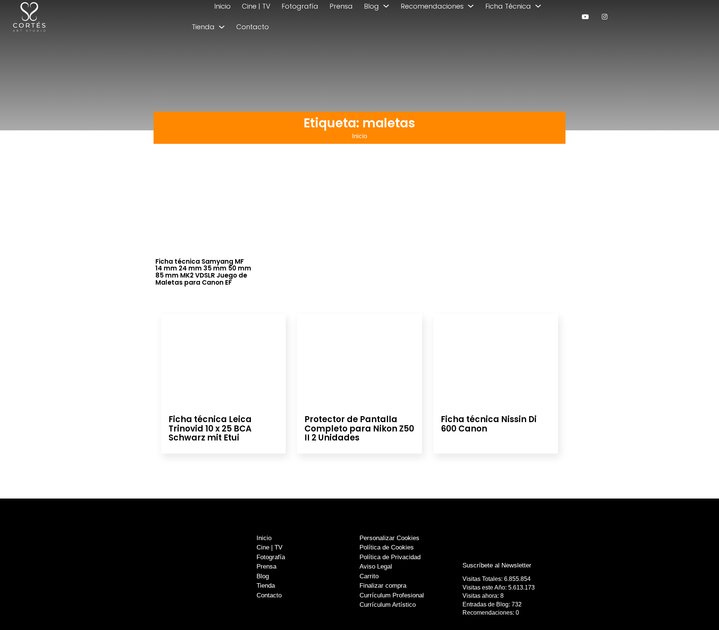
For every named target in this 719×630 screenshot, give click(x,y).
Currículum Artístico (388, 604)
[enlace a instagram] (604, 16)
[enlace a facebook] (491, 550)
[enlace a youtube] (585, 16)
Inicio (222, 6)
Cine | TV (256, 6)
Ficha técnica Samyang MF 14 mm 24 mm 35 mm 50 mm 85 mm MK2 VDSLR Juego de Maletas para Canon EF (203, 272)
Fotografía (300, 6)
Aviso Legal (376, 566)
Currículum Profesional (392, 595)
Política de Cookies (387, 547)
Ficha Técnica (508, 6)
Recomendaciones (432, 6)
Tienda (203, 26)
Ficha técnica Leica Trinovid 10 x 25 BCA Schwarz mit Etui (210, 428)
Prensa (341, 6)
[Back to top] (695, 610)
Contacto (252, 26)
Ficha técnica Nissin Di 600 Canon (489, 424)
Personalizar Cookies (389, 538)
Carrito (369, 576)
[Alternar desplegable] (386, 6)
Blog (371, 6)
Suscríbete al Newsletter (496, 565)
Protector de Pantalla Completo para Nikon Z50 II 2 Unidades (359, 428)
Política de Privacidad (390, 557)
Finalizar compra (383, 585)
